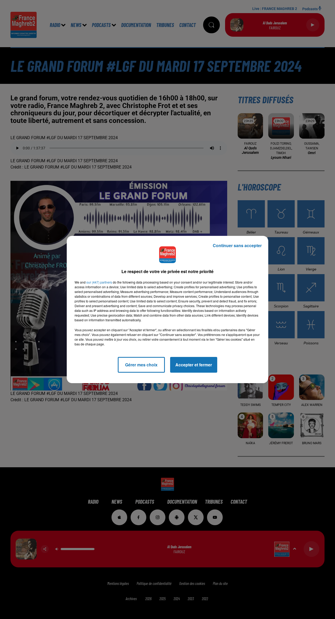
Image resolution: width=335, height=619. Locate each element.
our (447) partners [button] (99, 282)
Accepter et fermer (193, 365)
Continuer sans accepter (237, 245)
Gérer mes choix (141, 365)
